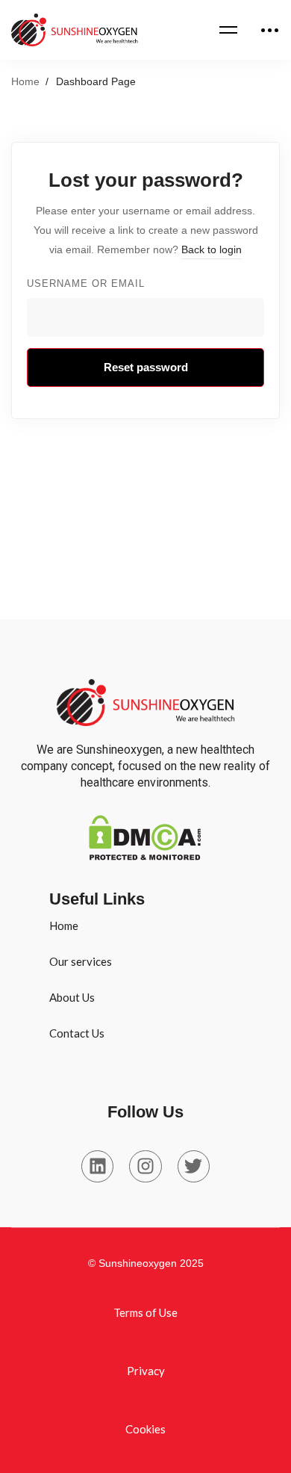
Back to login (211, 249)
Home (25, 81)
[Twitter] (194, 1166)
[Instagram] (145, 1166)
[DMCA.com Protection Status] (145, 825)
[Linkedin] (97, 1166)
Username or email (86, 283)
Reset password (146, 367)
